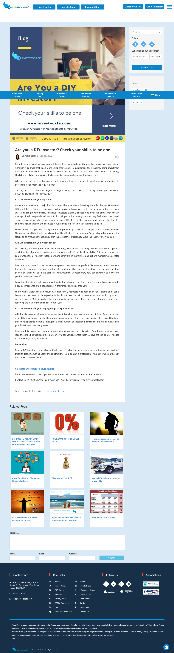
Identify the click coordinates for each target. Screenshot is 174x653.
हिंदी (156, 95)
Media (82, 581)
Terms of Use (85, 594)
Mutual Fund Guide (136, 95)
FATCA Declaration (62, 603)
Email (41, 553)
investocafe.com (56, 391)
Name (12, 553)
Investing (136, 89)
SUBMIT (111, 558)
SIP (146, 89)
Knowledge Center (87, 590)
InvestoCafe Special (110, 95)
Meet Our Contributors (63, 611)
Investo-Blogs (85, 585)
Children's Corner (62, 95)
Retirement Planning (86, 95)
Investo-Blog (68, 7)
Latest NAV (84, 607)
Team (57, 607)
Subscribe (155, 56)
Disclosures (85, 598)
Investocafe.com (55, 650)
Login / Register (154, 6)
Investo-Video (92, 7)
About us (57, 594)
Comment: (14, 532)
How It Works (60, 585)
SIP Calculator (60, 590)
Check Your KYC (133, 6)
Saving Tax (40, 95)
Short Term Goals (17, 95)
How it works (44, 7)
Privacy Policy (60, 598)
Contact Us (84, 611)
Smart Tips (137, 102)
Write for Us (147, 67)
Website (73, 553)
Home (57, 581)
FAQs (82, 603)
